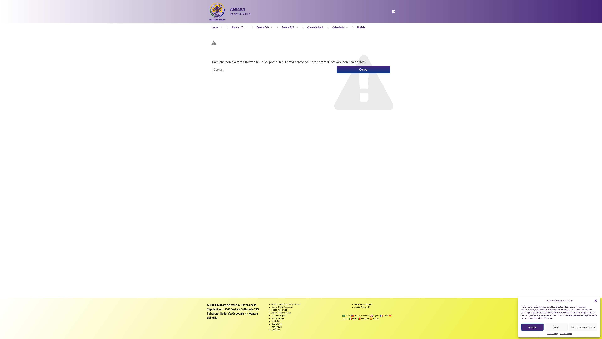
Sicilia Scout (277, 324)
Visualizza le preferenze (583, 327)
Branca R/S (288, 27)
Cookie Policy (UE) (362, 307)
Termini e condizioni (363, 304)
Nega (556, 327)
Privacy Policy (566, 334)
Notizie (361, 27)
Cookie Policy (552, 334)
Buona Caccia (278, 318)
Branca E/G (263, 27)
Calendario (338, 27)
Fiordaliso (276, 321)
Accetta (532, 327)
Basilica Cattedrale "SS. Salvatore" (286, 304)
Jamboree (276, 330)
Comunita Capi (315, 27)
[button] (595, 300)
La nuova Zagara (279, 316)
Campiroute (277, 327)
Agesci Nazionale (279, 310)
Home (215, 27)
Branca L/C (237, 27)
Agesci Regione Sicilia (281, 313)
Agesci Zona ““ (282, 307)
